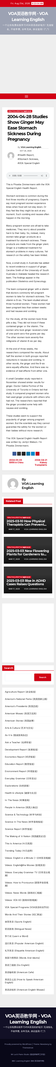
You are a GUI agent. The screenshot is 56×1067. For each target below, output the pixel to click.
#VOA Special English (29, 163)
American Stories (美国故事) (19, 720)
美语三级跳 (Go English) (17, 965)
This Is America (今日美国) (18, 843)
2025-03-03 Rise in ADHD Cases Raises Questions (26, 582)
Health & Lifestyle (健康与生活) (19, 111)
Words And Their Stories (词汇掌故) (23, 914)
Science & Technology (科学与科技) (23, 814)
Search (8, 668)
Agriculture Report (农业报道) (20, 691)
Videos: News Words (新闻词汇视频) (23, 892)
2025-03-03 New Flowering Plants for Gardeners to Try (28, 554)
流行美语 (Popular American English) (24, 943)
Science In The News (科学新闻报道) (24, 821)
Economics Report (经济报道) (20, 756)
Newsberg (44, 1044)
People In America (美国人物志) (21, 807)
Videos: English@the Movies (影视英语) (25, 865)
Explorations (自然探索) (17, 785)
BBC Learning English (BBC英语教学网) (28, 1061)
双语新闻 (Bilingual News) (18, 929)
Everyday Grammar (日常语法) (21, 778)
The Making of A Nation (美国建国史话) (25, 836)
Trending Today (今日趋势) (19, 850)
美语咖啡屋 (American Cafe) (19, 972)
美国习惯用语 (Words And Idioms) (22, 957)
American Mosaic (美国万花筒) (21, 713)
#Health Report (26, 155)
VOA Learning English (31, 147)
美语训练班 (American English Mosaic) (25, 989)
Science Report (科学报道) (18, 829)
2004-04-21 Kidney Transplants (41, 462)
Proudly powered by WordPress (18, 1044)
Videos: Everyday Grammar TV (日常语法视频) (27, 874)
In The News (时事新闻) (17, 800)
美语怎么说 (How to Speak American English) (24, 981)
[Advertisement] (28, 64)
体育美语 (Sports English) (18, 921)
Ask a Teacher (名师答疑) (18, 742)
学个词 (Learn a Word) (16, 936)
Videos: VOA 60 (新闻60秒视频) (21, 900)
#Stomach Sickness (28, 159)
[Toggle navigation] (26, 96)
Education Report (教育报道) (20, 764)
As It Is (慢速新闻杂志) (16, 735)
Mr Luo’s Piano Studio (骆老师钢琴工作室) (28, 1054)
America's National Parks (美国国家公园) (26, 699)
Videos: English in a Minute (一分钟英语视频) (28, 858)
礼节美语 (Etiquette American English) (24, 950)
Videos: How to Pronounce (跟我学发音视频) (26, 884)
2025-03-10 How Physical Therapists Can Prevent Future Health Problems (26, 524)
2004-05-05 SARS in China (16, 461)
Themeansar (27, 1048)
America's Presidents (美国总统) (21, 706)
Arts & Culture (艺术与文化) (19, 728)
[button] (47, 96)
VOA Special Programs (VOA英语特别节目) (27, 907)
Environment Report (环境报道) (21, 771)
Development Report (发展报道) (21, 749)
